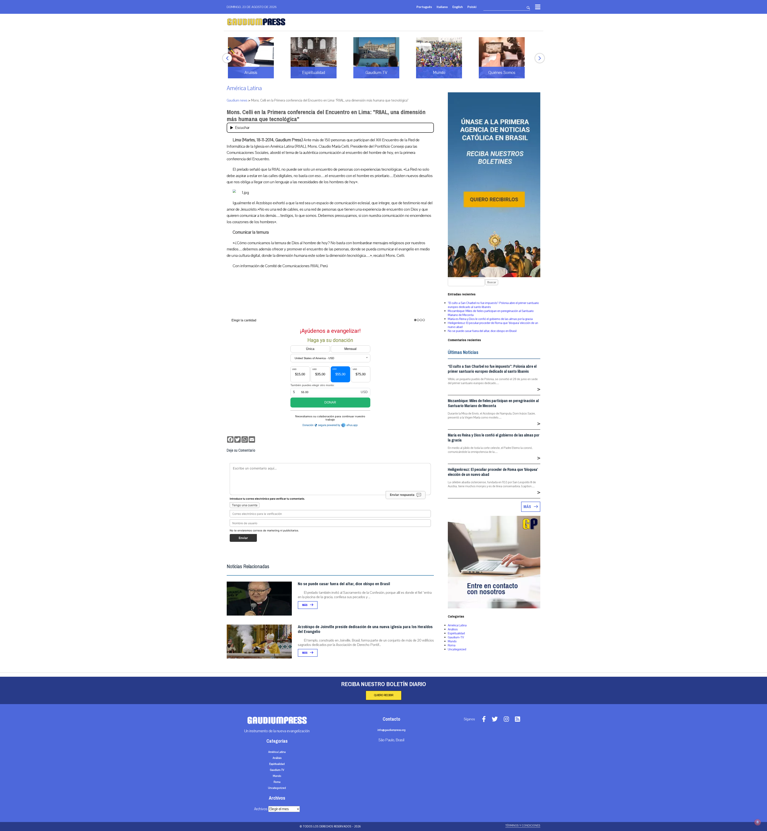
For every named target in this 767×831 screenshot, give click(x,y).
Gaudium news (237, 100)
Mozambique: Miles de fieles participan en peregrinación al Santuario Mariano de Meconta (493, 403)
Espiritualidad (456, 633)
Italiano (442, 7)
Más (305, 605)
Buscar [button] (491, 282)
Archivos (260, 809)
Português (424, 7)
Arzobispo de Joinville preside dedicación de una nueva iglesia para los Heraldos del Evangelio (365, 629)
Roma (451, 645)
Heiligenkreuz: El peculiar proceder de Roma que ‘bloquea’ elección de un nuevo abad (493, 472)
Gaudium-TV (456, 637)
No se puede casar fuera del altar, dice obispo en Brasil (344, 584)
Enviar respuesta (402, 495)
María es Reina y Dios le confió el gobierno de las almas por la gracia (490, 319)
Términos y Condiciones (522, 825)
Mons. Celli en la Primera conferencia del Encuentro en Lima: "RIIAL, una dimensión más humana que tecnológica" (326, 116)
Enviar (243, 538)
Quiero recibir (383, 695)
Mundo (452, 641)
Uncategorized (457, 649)
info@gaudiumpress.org (391, 730)
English (457, 7)
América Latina (244, 88)
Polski (471, 7)
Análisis (453, 629)
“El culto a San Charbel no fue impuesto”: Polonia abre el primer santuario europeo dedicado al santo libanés (492, 369)
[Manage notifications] (757, 822)
